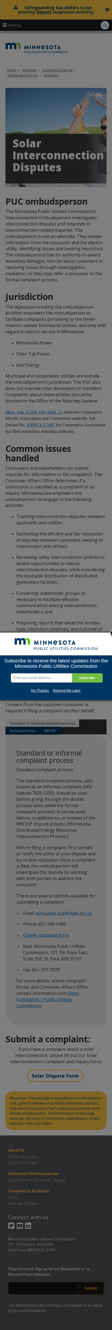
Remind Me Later (67, 690)
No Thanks (40, 690)
